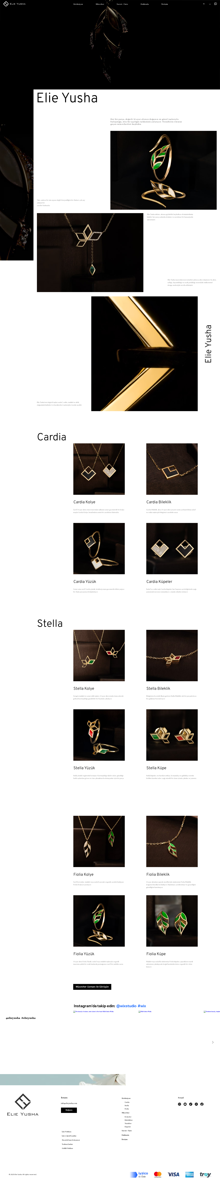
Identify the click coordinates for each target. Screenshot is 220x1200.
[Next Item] (213, 1042)
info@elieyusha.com (69, 1103)
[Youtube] (185, 1104)
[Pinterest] (196, 1104)
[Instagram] (179, 1104)
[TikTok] (190, 1104)
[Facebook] (201, 1104)
